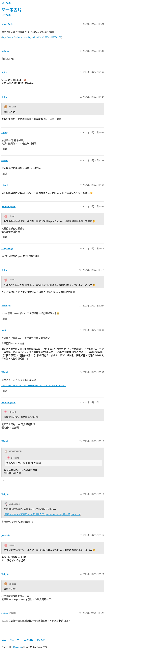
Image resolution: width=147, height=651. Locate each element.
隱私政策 (40, 640)
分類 (11, 640)
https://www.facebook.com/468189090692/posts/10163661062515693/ (33, 385)
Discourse (17, 647)
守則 (19, 640)
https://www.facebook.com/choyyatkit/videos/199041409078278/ (31, 37)
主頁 (4, 640)
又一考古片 (11, 10)
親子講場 (6, 3)
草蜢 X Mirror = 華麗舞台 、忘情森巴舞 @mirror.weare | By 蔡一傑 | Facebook (42, 514)
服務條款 (28, 640)
